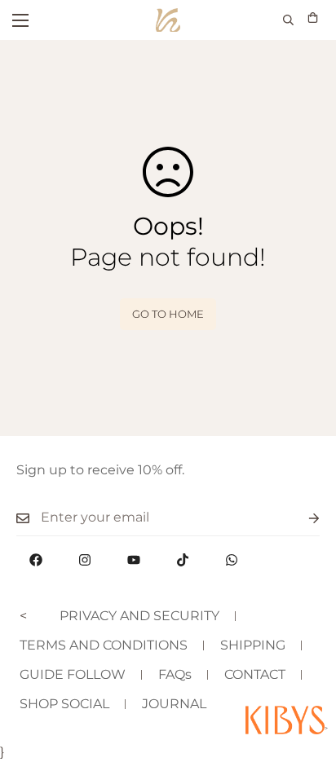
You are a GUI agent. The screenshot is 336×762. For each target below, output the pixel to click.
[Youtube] (133, 559)
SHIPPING (252, 645)
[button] (313, 20)
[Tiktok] (182, 559)
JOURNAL (174, 703)
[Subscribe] (301, 518)
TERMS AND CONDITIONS (104, 645)
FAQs (175, 674)
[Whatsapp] (231, 559)
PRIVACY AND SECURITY (139, 615)
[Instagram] (84, 559)
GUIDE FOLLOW (73, 674)
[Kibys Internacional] (168, 20)
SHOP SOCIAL (64, 703)
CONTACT (254, 674)
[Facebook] (35, 559)
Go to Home (168, 313)
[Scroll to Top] (306, 675)
